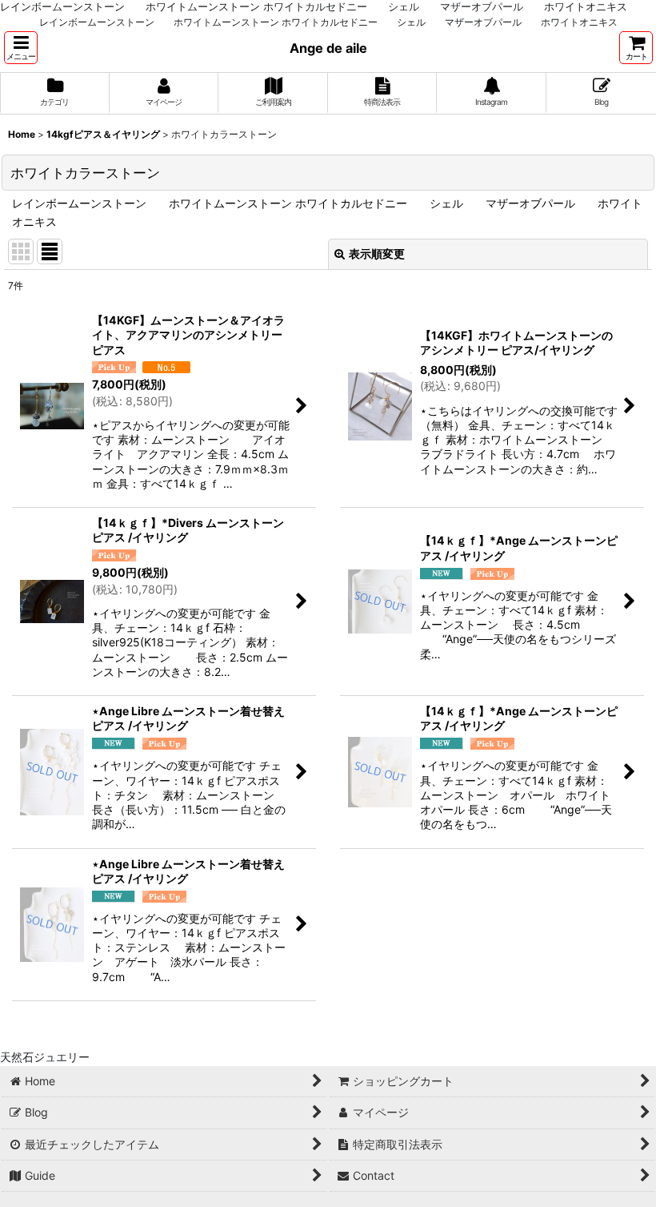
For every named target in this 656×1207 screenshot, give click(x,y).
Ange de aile (328, 48)
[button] (21, 47)
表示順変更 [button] (377, 253)
